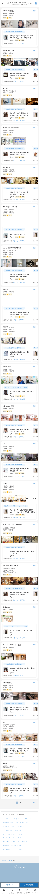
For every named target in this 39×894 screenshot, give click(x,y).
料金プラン (9, 885)
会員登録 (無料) (29, 885)
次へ (34, 802)
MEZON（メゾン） (7, 860)
